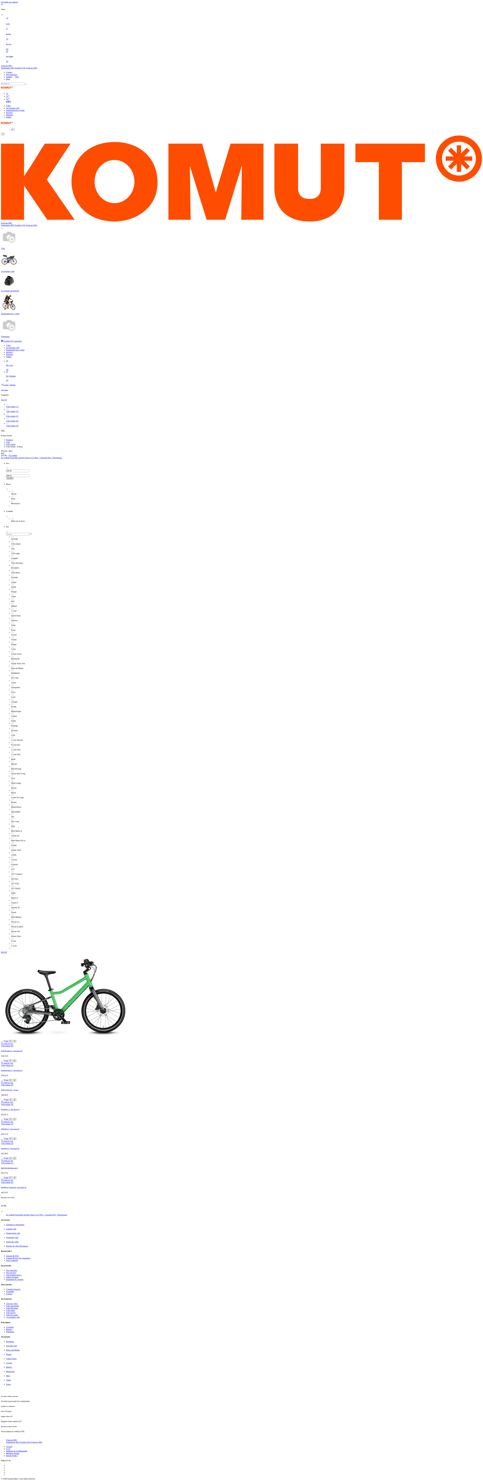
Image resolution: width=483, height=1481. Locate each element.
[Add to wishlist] (10, 1041)
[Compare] (14, 1041)
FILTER (10, 478)
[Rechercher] (26, 84)
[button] (13, 455)
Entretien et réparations (15, 1460)
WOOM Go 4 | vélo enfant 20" (10, 1384)
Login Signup (9, 385)
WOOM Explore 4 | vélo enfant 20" (12, 1051)
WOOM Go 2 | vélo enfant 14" (10, 1345)
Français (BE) (6, 66)
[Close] (2, 14)
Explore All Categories (12, 341)
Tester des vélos (12, 1477)
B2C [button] (11, 451)
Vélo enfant (10, 444)
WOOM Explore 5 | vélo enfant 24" (12, 1154)
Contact (9, 72)
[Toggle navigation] (3, 134)
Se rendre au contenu (9, 2)
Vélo (8, 442)
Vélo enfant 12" (7, 1399)
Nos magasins (11, 75)
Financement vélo (13, 1469)
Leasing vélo (11, 1465)
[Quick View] (7, 1041)
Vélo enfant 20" (7, 1046)
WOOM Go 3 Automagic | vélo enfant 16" (14, 1423)
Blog (8, 79)
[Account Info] (244, 94)
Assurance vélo (12, 1473)
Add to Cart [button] (8, 1044)
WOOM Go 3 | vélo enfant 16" (10, 1365)
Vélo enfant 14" (7, 1340)
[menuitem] (8, 68)
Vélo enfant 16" (7, 1360)
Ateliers (9, 77)
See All (4, 400)
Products (9, 440)
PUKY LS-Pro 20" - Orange (9, 1241)
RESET (4, 952)
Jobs (17, 77)
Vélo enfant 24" (7, 1149)
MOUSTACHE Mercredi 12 (9, 1404)
